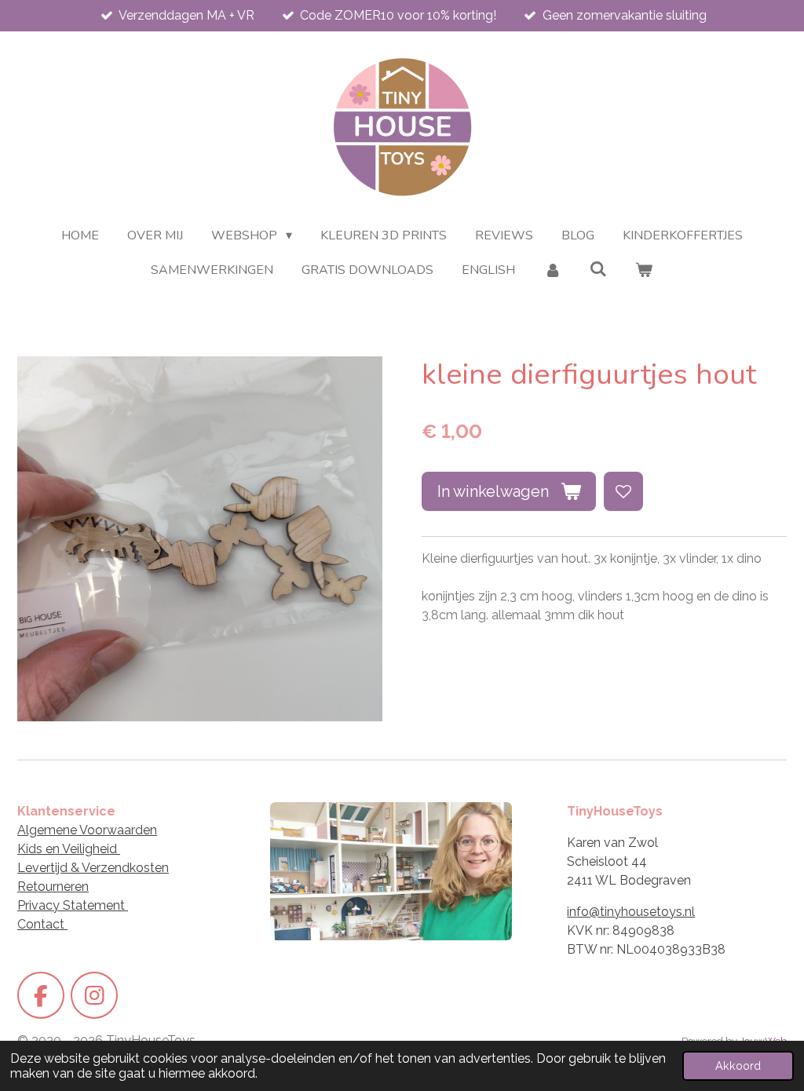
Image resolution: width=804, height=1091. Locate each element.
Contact (42, 924)
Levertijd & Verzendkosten (93, 867)
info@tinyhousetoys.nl (631, 911)
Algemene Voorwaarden (87, 830)
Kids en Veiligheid (68, 848)
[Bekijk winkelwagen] (644, 270)
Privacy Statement (72, 905)
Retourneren (53, 886)
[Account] (552, 270)
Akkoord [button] (738, 1065)
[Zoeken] (598, 269)
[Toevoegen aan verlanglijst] (623, 491)
